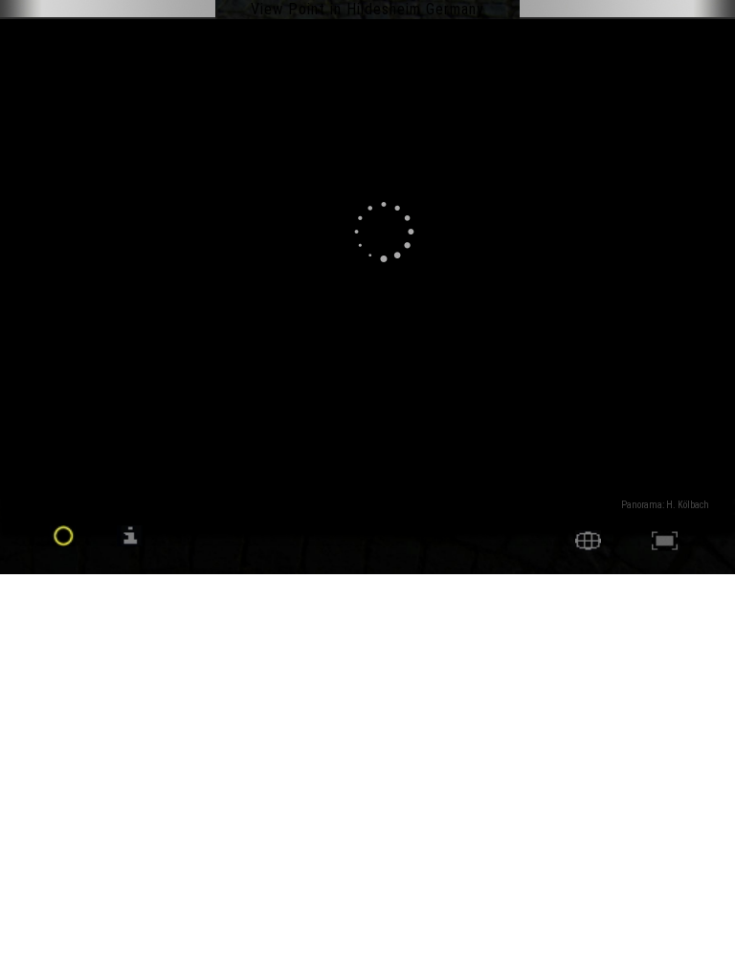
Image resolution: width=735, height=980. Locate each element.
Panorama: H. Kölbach (665, 505)
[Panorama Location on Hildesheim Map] (588, 546)
